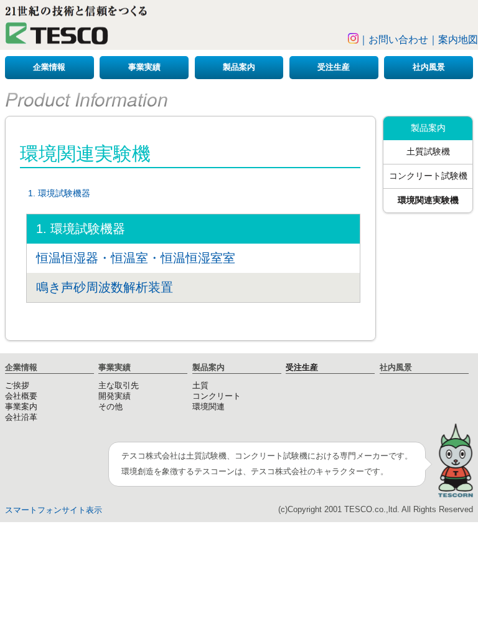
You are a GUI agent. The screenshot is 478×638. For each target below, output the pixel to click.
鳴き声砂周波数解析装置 (104, 287)
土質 (200, 385)
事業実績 (144, 67)
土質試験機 (428, 151)
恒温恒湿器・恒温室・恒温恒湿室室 (135, 258)
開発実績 (114, 396)
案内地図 (458, 39)
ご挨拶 (17, 385)
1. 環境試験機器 (59, 193)
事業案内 (21, 406)
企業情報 (49, 67)
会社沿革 (21, 417)
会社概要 (21, 396)
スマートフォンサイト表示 (53, 510)
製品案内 (239, 67)
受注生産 (333, 67)
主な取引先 (118, 385)
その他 (110, 406)
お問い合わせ (398, 39)
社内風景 (429, 67)
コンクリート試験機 (428, 176)
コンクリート (216, 396)
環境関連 (208, 406)
